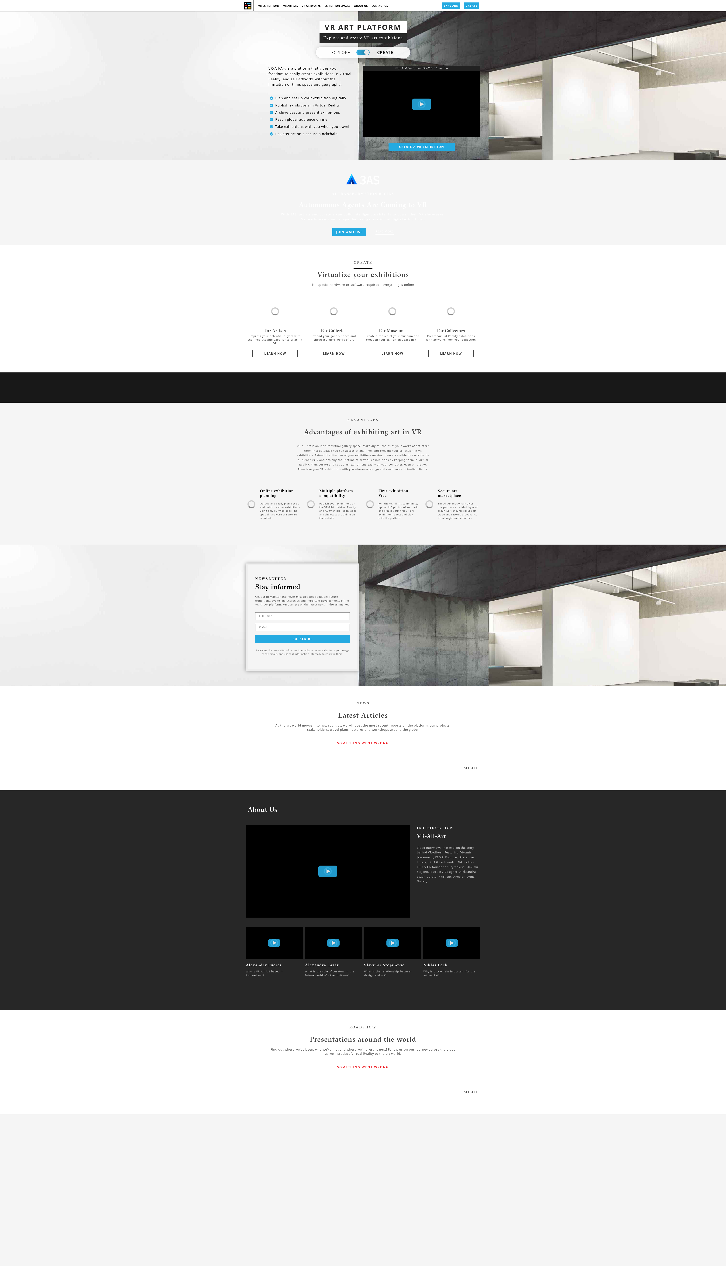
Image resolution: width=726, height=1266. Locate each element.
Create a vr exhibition (421, 147)
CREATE (471, 5)
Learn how (275, 353)
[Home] (248, 5)
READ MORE (384, 231)
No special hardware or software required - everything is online (363, 285)
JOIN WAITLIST (349, 232)
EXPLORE (451, 5)
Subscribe (303, 639)
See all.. (472, 768)
